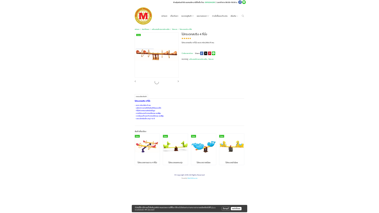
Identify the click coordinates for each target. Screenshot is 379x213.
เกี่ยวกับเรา (174, 16)
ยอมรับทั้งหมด (236, 208)
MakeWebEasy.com (192, 178)
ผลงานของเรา (202, 16)
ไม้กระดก (210, 59)
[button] (243, 16)
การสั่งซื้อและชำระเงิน (219, 16)
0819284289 (210, 2)
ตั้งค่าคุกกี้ (226, 208)
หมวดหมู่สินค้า (186, 16)
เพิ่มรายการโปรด (188, 53)
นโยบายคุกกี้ (150, 209)
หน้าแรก (164, 16)
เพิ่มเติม (234, 16)
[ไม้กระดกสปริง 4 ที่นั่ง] (157, 55)
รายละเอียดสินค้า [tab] (141, 96)
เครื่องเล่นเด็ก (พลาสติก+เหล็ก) (198, 59)
